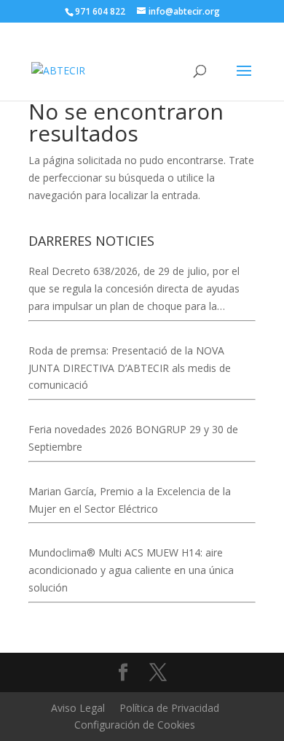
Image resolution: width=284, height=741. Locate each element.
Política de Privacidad (169, 708)
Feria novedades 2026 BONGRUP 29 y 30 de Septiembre (133, 438)
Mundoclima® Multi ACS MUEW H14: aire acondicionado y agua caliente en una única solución (131, 570)
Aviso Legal (78, 708)
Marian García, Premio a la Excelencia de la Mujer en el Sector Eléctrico (129, 500)
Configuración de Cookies (134, 725)
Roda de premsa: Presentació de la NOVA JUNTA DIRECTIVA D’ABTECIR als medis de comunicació (129, 368)
